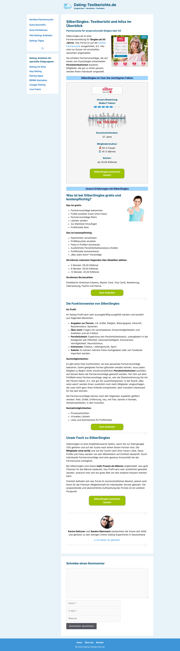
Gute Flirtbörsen (38, 30)
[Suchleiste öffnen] (42, 48)
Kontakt (100, 642)
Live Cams (35, 89)
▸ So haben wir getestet (107, 540)
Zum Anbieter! (107, 292)
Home (79, 642)
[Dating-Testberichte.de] (68, 6)
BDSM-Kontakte (38, 80)
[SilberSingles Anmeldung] (107, 93)
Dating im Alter (37, 66)
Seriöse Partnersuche (41, 19)
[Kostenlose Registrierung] (129, 65)
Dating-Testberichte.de (95, 5)
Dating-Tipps (36, 40)
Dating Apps (36, 75)
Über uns (89, 642)
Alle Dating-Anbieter (40, 35)
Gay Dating (35, 71)
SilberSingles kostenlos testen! (107, 173)
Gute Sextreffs (37, 24)
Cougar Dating (37, 84)
